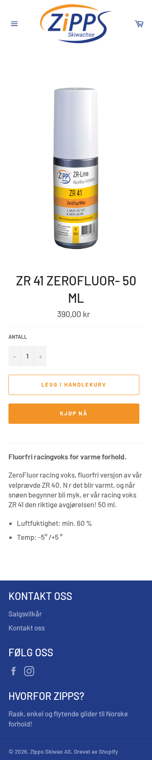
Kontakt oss (26, 627)
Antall (17, 337)
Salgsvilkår (25, 613)
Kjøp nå (74, 413)
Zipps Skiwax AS (50, 751)
